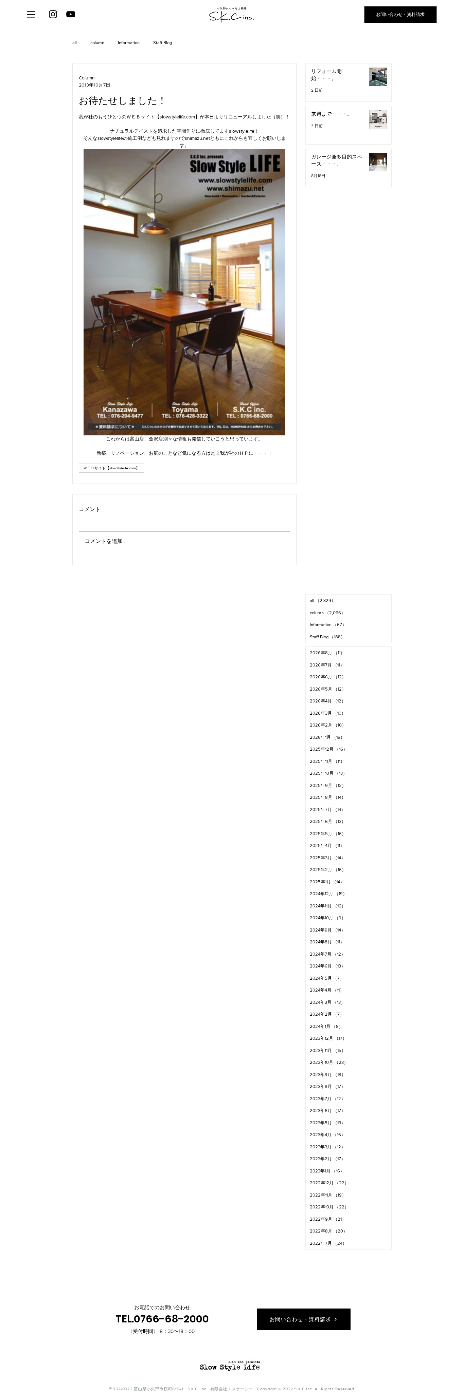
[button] (31, 15)
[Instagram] (53, 14)
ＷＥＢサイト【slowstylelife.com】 (111, 468)
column (97, 42)
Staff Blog (162, 42)
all (74, 42)
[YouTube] (70, 14)
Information (129, 42)
